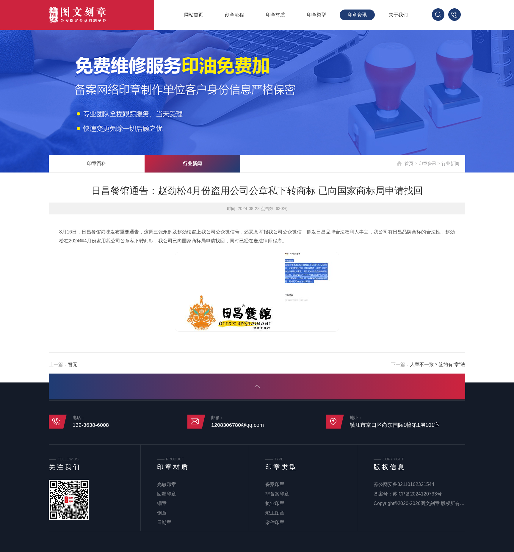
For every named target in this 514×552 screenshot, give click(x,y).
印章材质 (275, 14)
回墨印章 (166, 493)
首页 (409, 163)
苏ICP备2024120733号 (417, 493)
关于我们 (398, 14)
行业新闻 (192, 163)
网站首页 (193, 14)
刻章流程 (234, 14)
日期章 (164, 522)
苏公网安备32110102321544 (404, 484)
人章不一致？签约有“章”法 (437, 364)
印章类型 (316, 14)
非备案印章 (277, 493)
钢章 (162, 512)
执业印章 (274, 503)
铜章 (162, 503)
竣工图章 (274, 512)
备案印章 (274, 484)
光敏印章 (166, 484)
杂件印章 (274, 522)
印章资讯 (357, 14)
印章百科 (96, 163)
